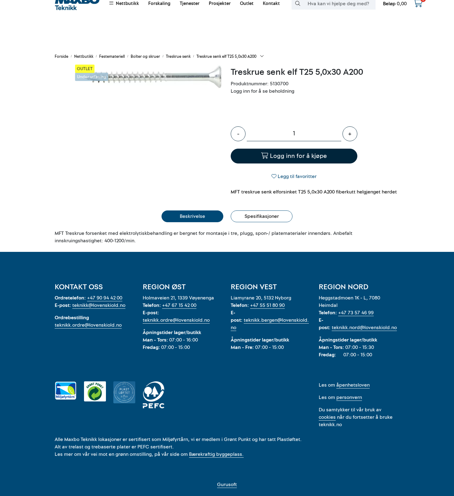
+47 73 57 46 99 (356, 312)
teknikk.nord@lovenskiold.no (364, 327)
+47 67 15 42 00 (179, 305)
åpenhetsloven (353, 385)
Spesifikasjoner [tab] (262, 216)
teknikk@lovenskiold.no (98, 305)
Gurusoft (227, 484)
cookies (327, 417)
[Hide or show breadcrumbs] (261, 57)
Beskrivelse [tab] (192, 216)
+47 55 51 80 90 (267, 305)
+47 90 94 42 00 (104, 298)
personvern (349, 397)
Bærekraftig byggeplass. (216, 454)
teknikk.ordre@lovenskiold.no (88, 325)
